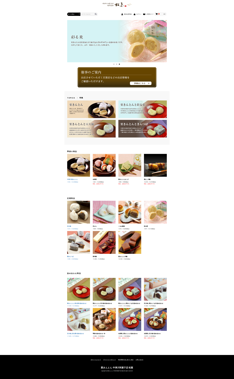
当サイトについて (96, 359)
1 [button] (114, 64)
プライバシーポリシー (109, 359)
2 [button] (117, 64)
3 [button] (120, 64)
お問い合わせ (139, 359)
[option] (117, 41)
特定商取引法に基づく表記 (125, 359)
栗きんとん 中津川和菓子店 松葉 (117, 367)
